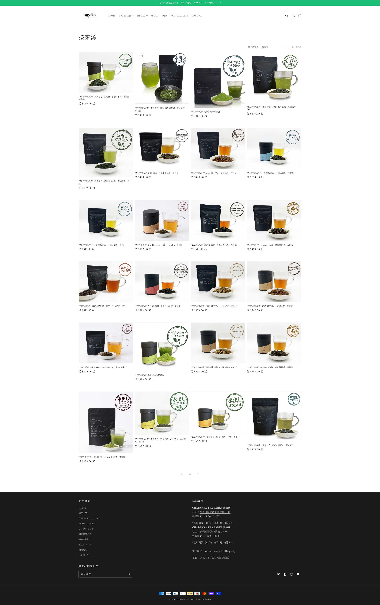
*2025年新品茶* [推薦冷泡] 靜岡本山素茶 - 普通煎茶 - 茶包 (104, 182)
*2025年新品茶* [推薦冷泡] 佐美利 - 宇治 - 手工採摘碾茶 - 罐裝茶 (105, 98)
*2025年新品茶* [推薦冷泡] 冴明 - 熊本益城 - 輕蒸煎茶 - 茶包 (272, 108)
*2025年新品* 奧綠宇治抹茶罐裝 (149, 375)
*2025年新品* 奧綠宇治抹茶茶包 (205, 111)
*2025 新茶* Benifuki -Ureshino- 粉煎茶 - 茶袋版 (102, 457)
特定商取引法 (85, 539)
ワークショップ (86, 528)
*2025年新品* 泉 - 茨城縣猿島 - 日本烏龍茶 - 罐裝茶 (270, 173)
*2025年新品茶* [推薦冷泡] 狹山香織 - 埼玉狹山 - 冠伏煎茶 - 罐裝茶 (160, 440)
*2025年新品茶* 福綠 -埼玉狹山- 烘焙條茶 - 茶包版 (214, 306)
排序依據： (253, 46)
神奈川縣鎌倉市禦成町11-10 (215, 512)
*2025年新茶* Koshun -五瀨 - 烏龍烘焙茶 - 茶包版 (270, 245)
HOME (82, 507)
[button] (287, 15)
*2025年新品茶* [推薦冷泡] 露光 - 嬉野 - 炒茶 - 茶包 (270, 445)
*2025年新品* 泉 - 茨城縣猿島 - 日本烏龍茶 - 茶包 (101, 245)
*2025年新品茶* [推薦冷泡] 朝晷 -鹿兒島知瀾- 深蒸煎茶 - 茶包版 (160, 109)
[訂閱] (129, 574)
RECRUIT (84, 554)
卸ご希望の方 (85, 533)
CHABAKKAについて (89, 518)
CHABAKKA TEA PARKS (185, 599)
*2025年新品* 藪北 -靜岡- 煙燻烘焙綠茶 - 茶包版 (157, 173)
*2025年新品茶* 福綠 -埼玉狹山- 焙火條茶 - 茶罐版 (214, 367)
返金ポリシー (85, 544)
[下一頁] (198, 473)
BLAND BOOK (86, 523)
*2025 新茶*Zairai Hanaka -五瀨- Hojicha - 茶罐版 (159, 245)
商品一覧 (83, 513)
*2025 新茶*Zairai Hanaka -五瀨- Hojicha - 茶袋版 (103, 367)
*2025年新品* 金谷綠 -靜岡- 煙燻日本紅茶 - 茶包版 (214, 244)
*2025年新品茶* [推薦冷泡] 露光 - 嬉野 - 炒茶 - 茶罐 (214, 436)
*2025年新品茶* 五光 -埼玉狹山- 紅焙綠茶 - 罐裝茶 (270, 306)
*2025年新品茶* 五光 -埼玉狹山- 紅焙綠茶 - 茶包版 (214, 173)
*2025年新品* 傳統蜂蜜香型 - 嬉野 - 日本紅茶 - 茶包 (102, 306)
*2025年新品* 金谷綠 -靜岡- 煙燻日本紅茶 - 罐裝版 (158, 306)
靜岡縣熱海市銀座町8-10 (214, 531)
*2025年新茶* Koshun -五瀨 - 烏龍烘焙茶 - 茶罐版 (270, 367)
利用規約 (83, 549)
